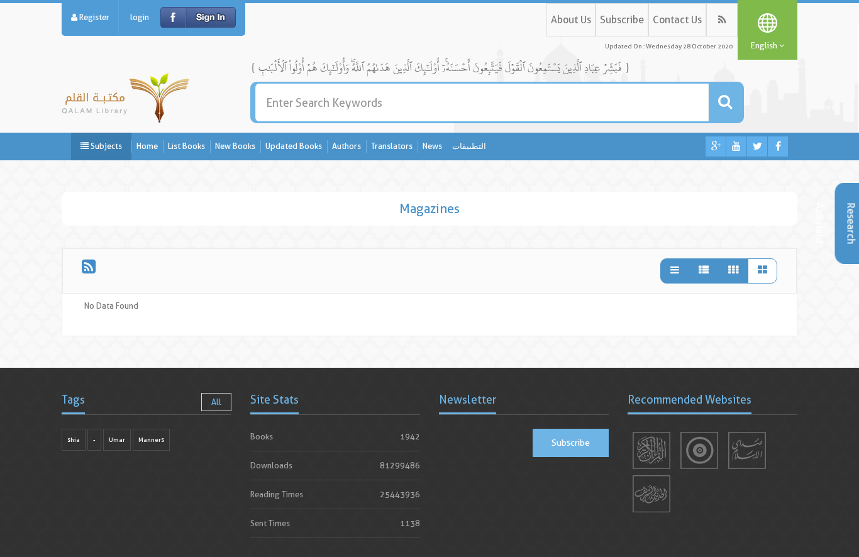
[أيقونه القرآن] (651, 450)
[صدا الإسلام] (747, 450)
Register (93, 17)
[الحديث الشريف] (651, 493)
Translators (392, 146)
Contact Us (677, 20)
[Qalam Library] (125, 95)
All (216, 402)
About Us (571, 20)
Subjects (105, 146)
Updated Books (293, 146)
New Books (235, 146)
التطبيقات (469, 146)
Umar (117, 439)
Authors (346, 146)
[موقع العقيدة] (699, 450)
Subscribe (622, 20)
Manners (151, 439)
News (432, 146)
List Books (186, 146)
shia (73, 439)
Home (147, 146)
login (139, 17)
